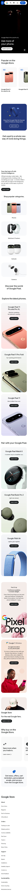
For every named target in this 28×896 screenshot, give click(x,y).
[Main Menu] (2, 3)
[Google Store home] (7, 3)
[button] (10, 3)
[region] (14, 82)
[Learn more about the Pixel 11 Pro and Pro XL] (9, 82)
